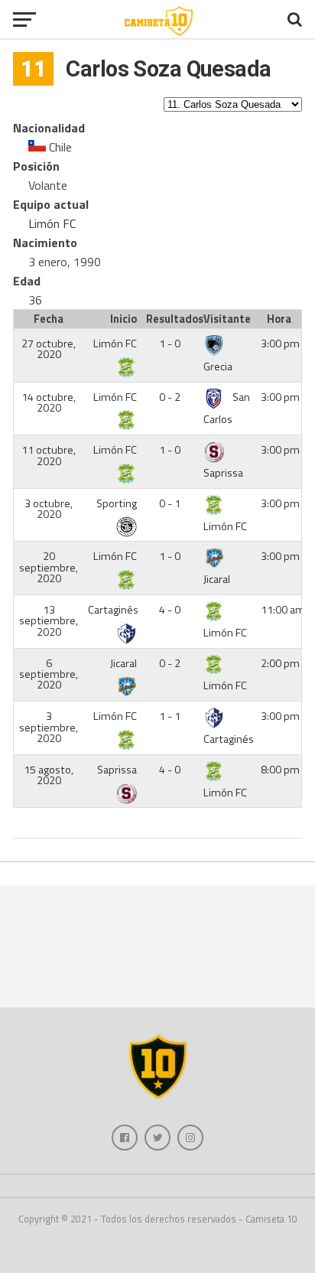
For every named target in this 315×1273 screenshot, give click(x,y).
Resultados (172, 319)
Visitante (227, 319)
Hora (279, 319)
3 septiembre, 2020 (48, 727)
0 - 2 (169, 397)
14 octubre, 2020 (48, 402)
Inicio (123, 319)
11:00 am (283, 609)
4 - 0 (169, 609)
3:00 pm (280, 343)
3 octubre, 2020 (48, 509)
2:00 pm (280, 663)
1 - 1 (169, 716)
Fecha (48, 319)
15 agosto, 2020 (48, 775)
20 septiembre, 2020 (48, 567)
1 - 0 (169, 343)
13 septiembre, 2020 (48, 620)
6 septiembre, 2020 (48, 674)
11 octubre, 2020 (48, 455)
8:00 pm (280, 769)
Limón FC (52, 223)
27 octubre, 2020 (48, 349)
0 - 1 (169, 503)
